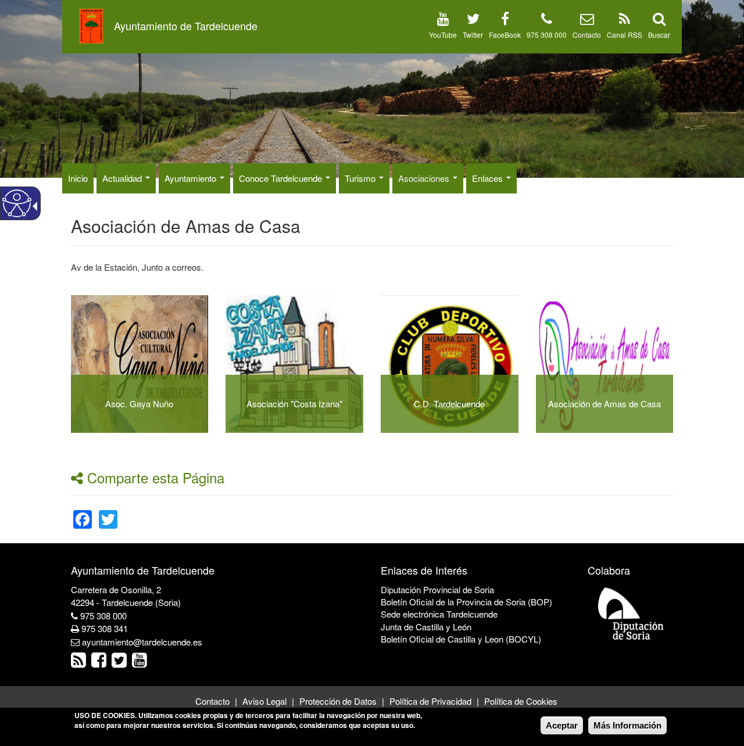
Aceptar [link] (562, 725)
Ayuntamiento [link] (191, 178)
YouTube (443, 35)
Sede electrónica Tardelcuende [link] (439, 614)
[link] (82, 512)
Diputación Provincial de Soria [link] (437, 589)
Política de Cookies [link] (520, 701)
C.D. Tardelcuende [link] (449, 403)
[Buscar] (659, 21)
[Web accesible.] (17, 203)
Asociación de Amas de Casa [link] (604, 403)
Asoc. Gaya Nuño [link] (139, 403)
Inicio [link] (78, 178)
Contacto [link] (212, 701)
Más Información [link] (627, 725)
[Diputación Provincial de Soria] (631, 613)
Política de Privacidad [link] (430, 701)
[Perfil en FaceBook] (505, 21)
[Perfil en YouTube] (443, 21)
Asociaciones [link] (425, 178)
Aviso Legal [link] (264, 701)
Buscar (659, 35)
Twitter (473, 35)
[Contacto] (587, 21)
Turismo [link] (361, 178)
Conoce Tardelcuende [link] (281, 178)
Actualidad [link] (123, 178)
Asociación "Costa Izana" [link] (294, 403)
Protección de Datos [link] (338, 701)
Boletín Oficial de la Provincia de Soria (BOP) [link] (466, 602)
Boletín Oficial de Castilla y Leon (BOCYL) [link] (461, 639)
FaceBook (505, 35)
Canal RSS (624, 35)
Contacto (587, 35)
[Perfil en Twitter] (473, 21)
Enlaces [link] (488, 178)
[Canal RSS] (624, 21)
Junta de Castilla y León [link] (426, 627)
